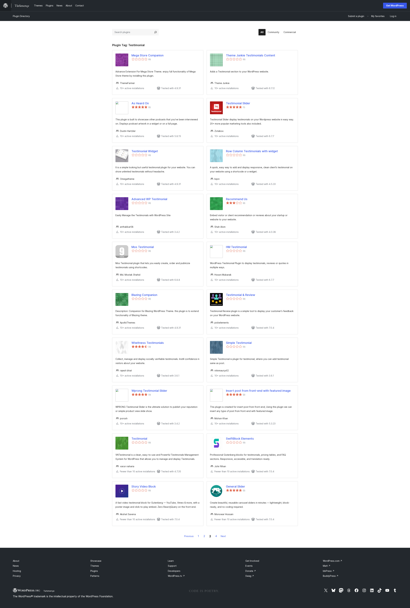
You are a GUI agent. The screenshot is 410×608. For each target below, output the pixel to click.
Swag (249, 576)
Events (249, 565)
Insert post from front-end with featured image (258, 390)
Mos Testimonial (142, 247)
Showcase (95, 560)
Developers (174, 571)
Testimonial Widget (144, 151)
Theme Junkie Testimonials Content (250, 55)
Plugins (94, 571)
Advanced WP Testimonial (149, 199)
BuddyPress (330, 576)
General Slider (235, 486)
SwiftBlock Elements (240, 438)
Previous (189, 536)
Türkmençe (48, 591)
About (16, 560)
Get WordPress (395, 5)
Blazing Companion (144, 295)
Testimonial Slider (238, 103)
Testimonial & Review (240, 295)
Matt (326, 565)
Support (172, 565)
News (16, 565)
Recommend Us (236, 199)
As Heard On (140, 103)
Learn (171, 560)
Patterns (94, 576)
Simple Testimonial (239, 342)
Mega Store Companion (147, 55)
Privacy (17, 576)
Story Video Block (143, 486)
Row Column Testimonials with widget (252, 151)
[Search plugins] (155, 32)
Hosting (17, 571)
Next (223, 536)
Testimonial (139, 438)
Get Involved (252, 560)
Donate (250, 571)
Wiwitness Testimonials (147, 342)
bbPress (328, 571)
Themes (94, 565)
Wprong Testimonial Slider (149, 390)
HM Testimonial (236, 247)
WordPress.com (332, 560)
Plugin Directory (21, 16)
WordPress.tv (176, 576)
